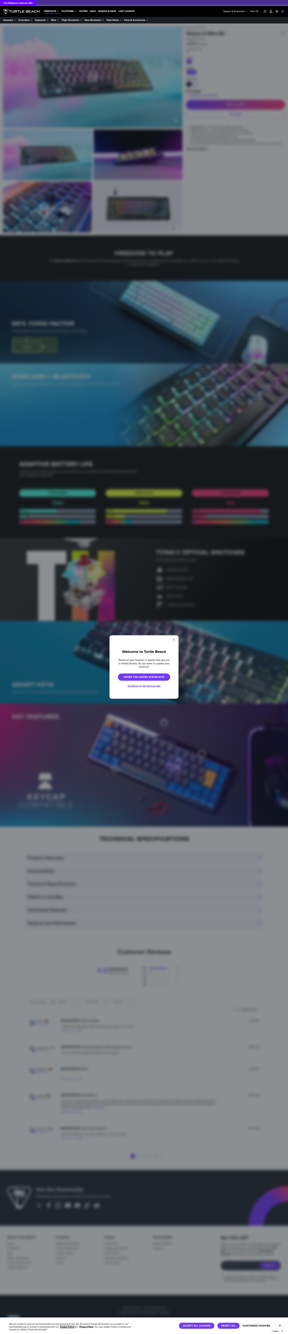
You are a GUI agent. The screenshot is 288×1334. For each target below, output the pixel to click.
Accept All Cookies (197, 1325)
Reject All (228, 1325)
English (276, 1331)
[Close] (280, 1325)
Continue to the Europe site (144, 686)
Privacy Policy (86, 1327)
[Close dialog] (174, 640)
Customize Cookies (256, 1325)
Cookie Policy (67, 1327)
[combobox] (278, 1331)
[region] (144, 1325)
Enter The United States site (144, 677)
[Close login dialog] (171, 737)
